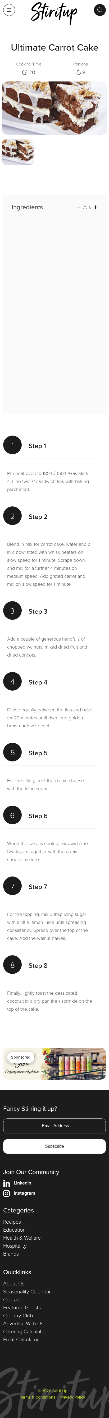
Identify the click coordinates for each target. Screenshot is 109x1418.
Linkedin (22, 1182)
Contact (12, 1299)
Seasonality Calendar (27, 1291)
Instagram (24, 1193)
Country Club (18, 1315)
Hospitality (15, 1245)
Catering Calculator (24, 1331)
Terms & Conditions (37, 1397)
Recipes (12, 1221)
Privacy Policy (72, 1397)
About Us (13, 1283)
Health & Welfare (22, 1237)
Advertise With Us (23, 1323)
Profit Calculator (21, 1339)
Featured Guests (22, 1307)
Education (14, 1229)
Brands (11, 1253)
